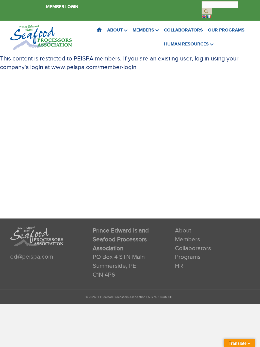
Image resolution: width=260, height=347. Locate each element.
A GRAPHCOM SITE (161, 297)
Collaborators (183, 30)
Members (143, 30)
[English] (204, 16)
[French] (209, 16)
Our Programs (226, 30)
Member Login (62, 6)
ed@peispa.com (31, 256)
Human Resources (186, 44)
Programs (188, 257)
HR (179, 266)
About (115, 30)
